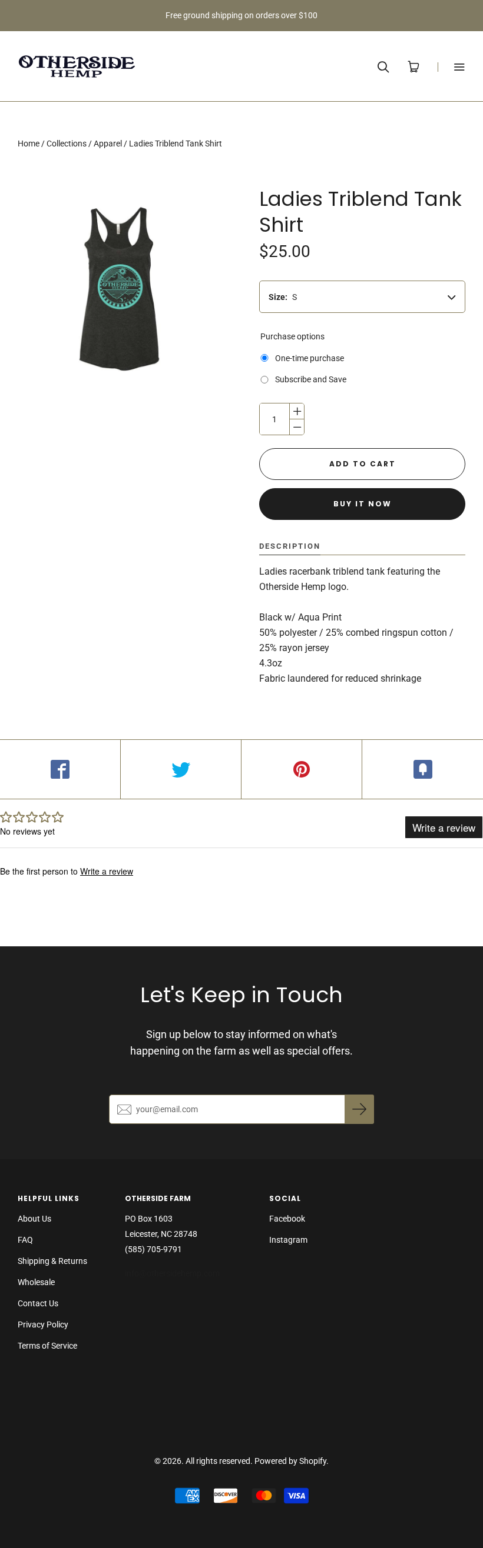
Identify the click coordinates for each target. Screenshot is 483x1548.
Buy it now (362, 504)
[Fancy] (422, 769)
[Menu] (451, 67)
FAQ (25, 1240)
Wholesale (36, 1282)
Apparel (108, 143)
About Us (34, 1218)
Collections (67, 143)
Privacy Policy (43, 1324)
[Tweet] (181, 769)
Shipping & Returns (52, 1261)
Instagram (288, 1240)
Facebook (287, 1218)
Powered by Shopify (290, 1461)
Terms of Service (47, 1345)
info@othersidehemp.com (173, 1273)
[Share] (60, 769)
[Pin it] (302, 769)
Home (28, 143)
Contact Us (38, 1303)
